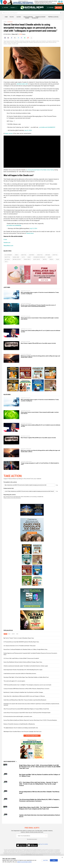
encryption (49, 41)
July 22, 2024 (28, 130)
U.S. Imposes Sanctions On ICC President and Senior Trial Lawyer (20, 645)
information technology (16, 42)
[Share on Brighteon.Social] (5, 37)
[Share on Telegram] (18, 37)
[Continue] (46, 835)
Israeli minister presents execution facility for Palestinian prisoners (20, 673)
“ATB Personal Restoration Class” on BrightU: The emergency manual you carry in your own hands (27, 684)
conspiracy (27, 41)
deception (43, 41)
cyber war (38, 41)
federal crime (55, 41)
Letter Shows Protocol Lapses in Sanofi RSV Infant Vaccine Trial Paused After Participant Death (27, 712)
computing (21, 41)
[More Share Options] (31, 37)
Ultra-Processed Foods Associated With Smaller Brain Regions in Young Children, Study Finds (26, 708)
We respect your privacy (32, 839)
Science (27, 18)
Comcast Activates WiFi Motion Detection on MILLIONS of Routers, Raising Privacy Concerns (26, 688)
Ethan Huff (15, 34)
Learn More (45, 860)
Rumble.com (7, 242)
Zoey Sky (28, 341)
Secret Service (52, 42)
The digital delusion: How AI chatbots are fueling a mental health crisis (21, 727)
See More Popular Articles (32, 735)
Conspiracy (10, 21)
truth (17, 43)
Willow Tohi (29, 303)
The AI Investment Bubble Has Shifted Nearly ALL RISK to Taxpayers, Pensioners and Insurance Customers (39, 800)
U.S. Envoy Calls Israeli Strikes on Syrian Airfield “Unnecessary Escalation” (21, 658)
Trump (13, 43)
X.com (5, 239)
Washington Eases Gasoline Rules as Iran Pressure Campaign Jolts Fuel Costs (22, 731)
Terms (38, 849)
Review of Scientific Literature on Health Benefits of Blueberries (19, 724)
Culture (19, 16)
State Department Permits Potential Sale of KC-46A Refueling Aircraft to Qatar (23, 669)
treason (9, 43)
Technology (35, 18)
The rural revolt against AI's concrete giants (14, 681)
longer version (8, 133)
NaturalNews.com (8, 245)
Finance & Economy (40, 16)
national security (37, 42)
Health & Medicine (28, 16)
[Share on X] (15, 37)
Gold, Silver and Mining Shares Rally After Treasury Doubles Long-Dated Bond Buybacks (25, 700)
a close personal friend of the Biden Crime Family (40, 170)
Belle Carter (29, 354)
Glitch (5, 42)
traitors (5, 43)
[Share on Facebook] (11, 37)
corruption (33, 41)
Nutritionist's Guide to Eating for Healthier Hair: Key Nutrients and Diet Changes (23, 692)
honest (8, 42)
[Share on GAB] (25, 37)
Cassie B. (28, 290)
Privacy (35, 849)
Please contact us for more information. (12, 497)
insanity (24, 42)
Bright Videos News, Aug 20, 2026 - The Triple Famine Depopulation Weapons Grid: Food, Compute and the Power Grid (39, 808)
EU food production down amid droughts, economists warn (18, 716)
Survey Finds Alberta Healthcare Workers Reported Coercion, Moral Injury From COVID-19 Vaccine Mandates (30, 720)
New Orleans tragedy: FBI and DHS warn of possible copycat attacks (38, 343)
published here (28, 853)
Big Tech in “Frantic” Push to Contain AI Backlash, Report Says (19, 638)
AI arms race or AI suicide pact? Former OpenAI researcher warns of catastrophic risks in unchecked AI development (38, 305)
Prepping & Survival (53, 16)
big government (10, 41)
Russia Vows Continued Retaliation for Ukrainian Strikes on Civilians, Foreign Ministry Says (25, 649)
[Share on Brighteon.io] (8, 37)
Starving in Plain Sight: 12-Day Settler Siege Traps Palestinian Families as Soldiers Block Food (26, 677)
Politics (12, 16)
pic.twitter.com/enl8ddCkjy (14, 225)
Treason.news (30, 233)
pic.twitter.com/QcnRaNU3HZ (47, 127)
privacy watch (45, 42)
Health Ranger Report (9, 761)
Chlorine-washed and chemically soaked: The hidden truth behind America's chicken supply (26, 666)
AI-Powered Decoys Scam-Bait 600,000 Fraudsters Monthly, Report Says (21, 641)
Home (6, 16)
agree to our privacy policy (24, 862)
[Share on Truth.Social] (21, 37)
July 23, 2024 (33, 228)
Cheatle (17, 41)
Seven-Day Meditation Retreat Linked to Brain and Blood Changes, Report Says (23, 662)
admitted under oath (22, 84)
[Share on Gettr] (28, 37)
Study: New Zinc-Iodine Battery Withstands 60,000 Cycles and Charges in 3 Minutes (24, 696)
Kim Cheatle (30, 42)
